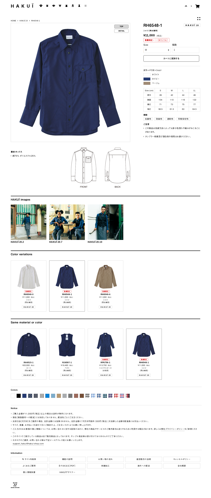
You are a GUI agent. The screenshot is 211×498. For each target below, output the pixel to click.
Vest (47, 6)
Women (79, 6)
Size (145, 45)
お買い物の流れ (105, 459)
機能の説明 (67, 459)
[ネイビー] (146, 79)
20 (192, 25)
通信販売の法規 (143, 459)
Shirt (54, 6)
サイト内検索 (30, 459)
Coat (41, 6)
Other (85, 6)
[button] (188, 6)
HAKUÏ (23, 6)
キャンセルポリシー (181, 459)
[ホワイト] (146, 74)
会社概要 (182, 466)
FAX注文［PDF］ (68, 466)
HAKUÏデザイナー (67, 472)
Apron (66, 6)
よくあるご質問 (29, 466)
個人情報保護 (29, 472)
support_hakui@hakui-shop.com (28, 444)
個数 (174, 45)
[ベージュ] (146, 83)
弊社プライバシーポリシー (172, 429)
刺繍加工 (105, 466)
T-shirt (60, 6)
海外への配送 (144, 466)
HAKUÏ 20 (24, 21)
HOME (13, 21)
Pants (73, 6)
